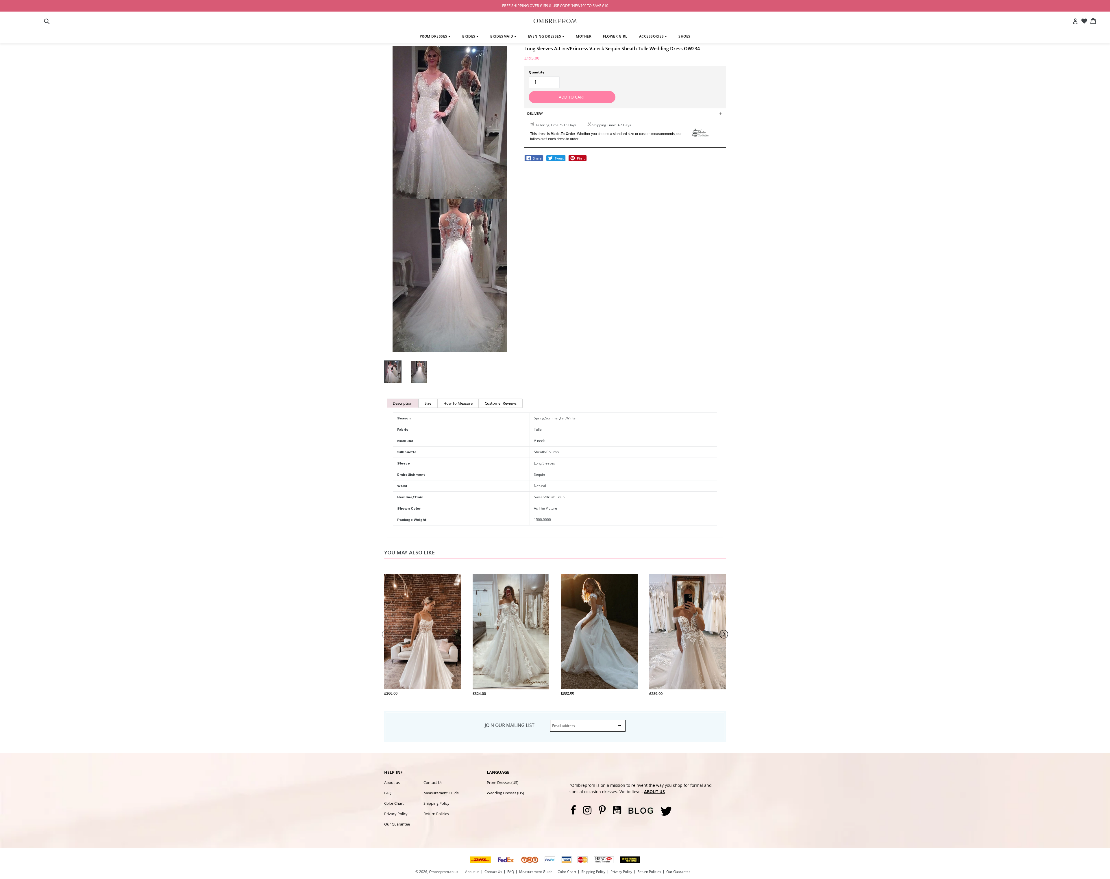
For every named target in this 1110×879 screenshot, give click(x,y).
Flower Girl (615, 36)
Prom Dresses (434, 36)
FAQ (387, 792)
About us (392, 782)
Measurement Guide (441, 792)
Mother (583, 36)
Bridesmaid (502, 36)
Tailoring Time (546, 125)
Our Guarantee (397, 824)
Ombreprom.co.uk (443, 871)
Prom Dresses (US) (502, 782)
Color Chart (394, 803)
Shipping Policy (436, 803)
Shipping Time (603, 125)
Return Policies (436, 813)
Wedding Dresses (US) (505, 792)
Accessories (652, 36)
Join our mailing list (509, 725)
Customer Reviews (501, 403)
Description (402, 403)
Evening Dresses (545, 36)
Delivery (535, 113)
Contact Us (432, 782)
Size (428, 403)
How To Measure (458, 403)
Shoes (684, 36)
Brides (469, 36)
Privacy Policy (396, 813)
